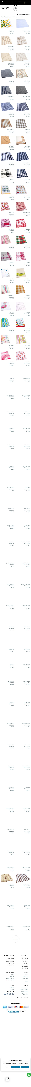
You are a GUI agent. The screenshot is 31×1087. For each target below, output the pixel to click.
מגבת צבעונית (11, 461)
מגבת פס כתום (11, 624)
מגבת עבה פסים (26, 641)
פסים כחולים (11, 328)
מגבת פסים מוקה (10, 882)
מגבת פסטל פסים (10, 445)
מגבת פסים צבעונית (26, 582)
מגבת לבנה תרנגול (10, 561)
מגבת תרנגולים (27, 196)
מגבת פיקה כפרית (26, 624)
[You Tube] (5, 971)
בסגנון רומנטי (11, 212)
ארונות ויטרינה (10, 940)
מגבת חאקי (27, 129)
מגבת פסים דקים (26, 903)
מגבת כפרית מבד (10, 861)
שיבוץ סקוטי (27, 245)
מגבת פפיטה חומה (26, 861)
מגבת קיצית (11, 428)
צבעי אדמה (27, 79)
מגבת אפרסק (27, 679)
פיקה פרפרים (11, 603)
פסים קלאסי (27, 63)
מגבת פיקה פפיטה (10, 129)
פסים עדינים (11, 146)
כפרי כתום (12, 641)
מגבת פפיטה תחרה (26, 827)
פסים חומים (27, 46)
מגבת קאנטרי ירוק (26, 395)
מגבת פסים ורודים (10, 700)
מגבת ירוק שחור (11, 494)
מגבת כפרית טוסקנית (25, 561)
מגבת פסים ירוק (26, 378)
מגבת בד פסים (11, 743)
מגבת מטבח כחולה (10, 903)
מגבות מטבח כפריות (26, 528)
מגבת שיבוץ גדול (11, 827)
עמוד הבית (21, 16)
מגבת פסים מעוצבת (26, 743)
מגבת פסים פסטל (26, 461)
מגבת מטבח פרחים (26, 544)
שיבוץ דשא (27, 511)
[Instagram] (10, 971)
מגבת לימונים (11, 30)
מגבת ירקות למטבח (10, 582)
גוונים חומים (27, 146)
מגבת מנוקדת (11, 764)
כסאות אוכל (25, 938)
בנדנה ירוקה (11, 528)
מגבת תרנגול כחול (10, 411)
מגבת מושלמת (11, 295)
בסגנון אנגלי (11, 312)
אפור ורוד (12, 245)
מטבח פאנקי (27, 328)
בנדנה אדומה (27, 721)
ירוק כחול (12, 378)
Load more (15, 915)
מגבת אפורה (11, 79)
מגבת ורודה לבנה (26, 785)
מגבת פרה (12, 179)
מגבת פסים (12, 262)
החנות (16, 16)
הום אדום (28, 229)
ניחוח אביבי (12, 196)
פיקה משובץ (27, 179)
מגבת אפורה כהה (26, 96)
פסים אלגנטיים (11, 46)
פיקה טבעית (27, 279)
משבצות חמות (27, 603)
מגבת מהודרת (27, 113)
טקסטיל (12, 16)
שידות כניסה (25, 943)
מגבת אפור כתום (11, 658)
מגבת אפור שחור (11, 96)
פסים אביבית (27, 345)
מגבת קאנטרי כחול (10, 395)
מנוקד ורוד (27, 312)
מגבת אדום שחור (10, 806)
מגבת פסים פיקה (26, 162)
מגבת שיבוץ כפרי (26, 658)
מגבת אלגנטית (27, 445)
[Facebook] (12, 971)
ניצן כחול (12, 279)
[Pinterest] (7, 971)
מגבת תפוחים (27, 494)
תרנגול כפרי (27, 411)
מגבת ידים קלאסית (26, 844)
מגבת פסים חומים (10, 844)
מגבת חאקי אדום (26, 212)
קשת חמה (28, 478)
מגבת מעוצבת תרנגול (10, 785)
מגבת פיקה (12, 113)
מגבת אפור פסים (26, 428)
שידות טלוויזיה (24, 942)
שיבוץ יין (28, 262)
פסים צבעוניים (11, 345)
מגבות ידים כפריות (10, 511)
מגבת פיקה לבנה (26, 30)
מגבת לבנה (27, 764)
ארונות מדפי (11, 942)
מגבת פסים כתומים (26, 700)
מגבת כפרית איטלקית (9, 544)
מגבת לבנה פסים (10, 478)
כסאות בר (25, 940)
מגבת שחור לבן (11, 162)
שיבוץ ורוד (12, 362)
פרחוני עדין (27, 362)
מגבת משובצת (27, 882)
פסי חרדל (28, 295)
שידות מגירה (25, 936)
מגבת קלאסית (11, 63)
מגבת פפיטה (11, 229)
